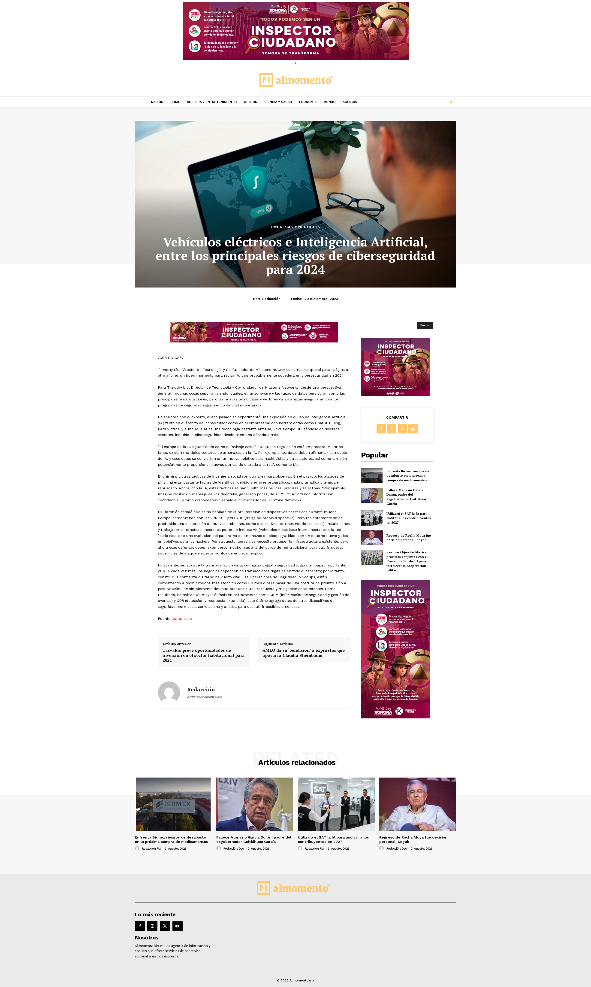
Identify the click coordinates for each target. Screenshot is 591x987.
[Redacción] (169, 692)
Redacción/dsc (233, 848)
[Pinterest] (402, 428)
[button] (420, 101)
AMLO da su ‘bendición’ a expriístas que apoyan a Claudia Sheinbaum (303, 653)
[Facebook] (381, 428)
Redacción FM (151, 848)
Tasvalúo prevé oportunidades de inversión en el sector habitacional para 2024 (204, 655)
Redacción (271, 299)
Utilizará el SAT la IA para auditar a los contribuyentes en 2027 (408, 518)
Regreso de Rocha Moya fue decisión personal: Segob (408, 537)
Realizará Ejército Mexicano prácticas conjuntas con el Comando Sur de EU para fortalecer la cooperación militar (408, 561)
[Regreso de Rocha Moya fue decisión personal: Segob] (372, 537)
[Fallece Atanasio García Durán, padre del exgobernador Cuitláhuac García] (372, 495)
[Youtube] (177, 926)
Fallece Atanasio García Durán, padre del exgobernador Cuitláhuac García (406, 497)
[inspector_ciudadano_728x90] (254, 341)
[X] (391, 428)
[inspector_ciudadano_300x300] (395, 395)
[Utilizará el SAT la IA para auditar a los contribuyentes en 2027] (372, 517)
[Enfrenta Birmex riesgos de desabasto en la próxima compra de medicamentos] (372, 475)
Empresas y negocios (295, 227)
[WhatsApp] (413, 428)
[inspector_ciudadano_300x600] (395, 717)
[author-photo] (138, 848)
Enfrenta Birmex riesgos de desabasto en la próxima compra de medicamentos (407, 475)
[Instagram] (152, 926)
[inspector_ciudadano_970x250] (295, 31)
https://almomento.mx (204, 697)
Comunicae (182, 618)
